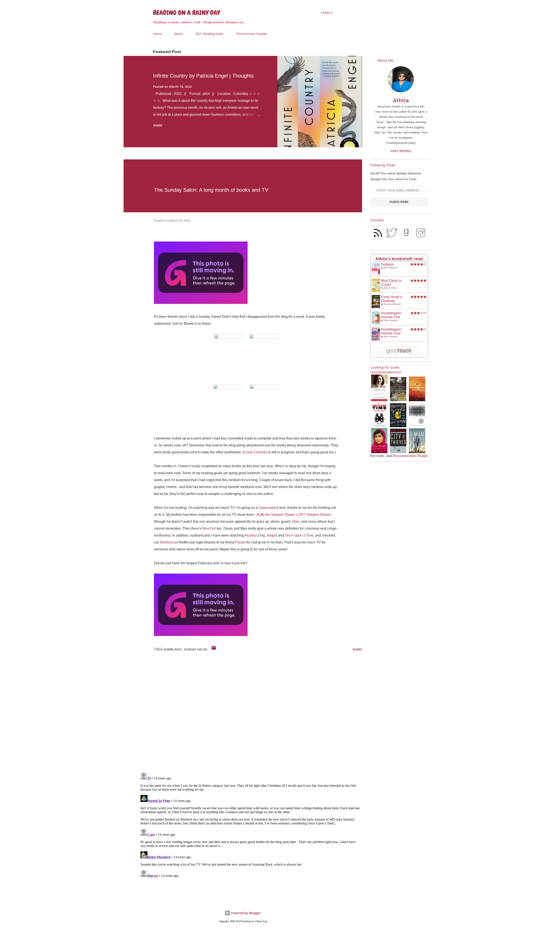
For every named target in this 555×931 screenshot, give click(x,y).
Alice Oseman (391, 267)
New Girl (209, 528)
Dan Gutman (390, 288)
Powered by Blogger (245, 913)
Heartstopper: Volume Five (391, 315)
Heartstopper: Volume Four (391, 331)
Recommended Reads (410, 456)
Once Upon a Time (299, 535)
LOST (300, 514)
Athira (401, 100)
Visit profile (401, 151)
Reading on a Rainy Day (186, 13)
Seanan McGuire (392, 304)
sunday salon (195, 649)
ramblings (173, 649)
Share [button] (158, 125)
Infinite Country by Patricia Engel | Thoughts (203, 76)
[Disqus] (250, 713)
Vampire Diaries (319, 514)
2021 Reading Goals (209, 34)
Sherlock (166, 542)
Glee (295, 521)
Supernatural (269, 507)
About (178, 34)
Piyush (240, 542)
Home (157, 34)
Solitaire (387, 264)
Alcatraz (251, 535)
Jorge (270, 535)
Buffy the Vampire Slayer (275, 514)
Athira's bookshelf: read (399, 258)
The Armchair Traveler (251, 34)
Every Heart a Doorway (391, 299)
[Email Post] (213, 649)
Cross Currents (255, 452)
